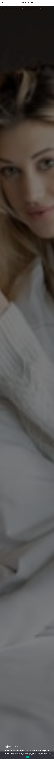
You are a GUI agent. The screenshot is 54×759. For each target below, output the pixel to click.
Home (3, 8)
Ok (27, 756)
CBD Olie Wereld (27, 3)
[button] (2, 3)
